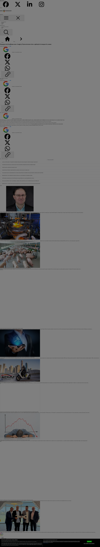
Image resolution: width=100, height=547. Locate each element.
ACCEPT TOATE (89, 541)
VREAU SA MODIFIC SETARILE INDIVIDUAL (89, 543)
